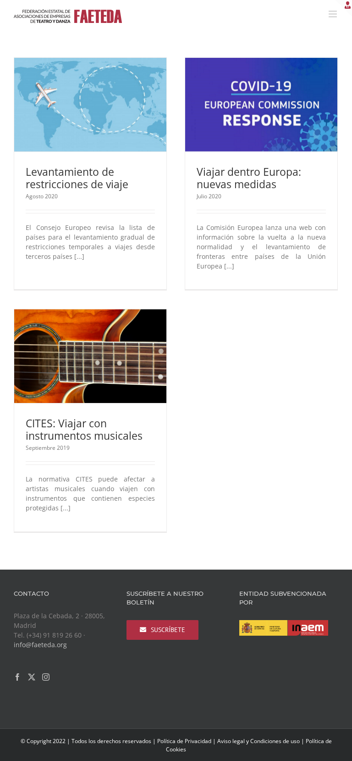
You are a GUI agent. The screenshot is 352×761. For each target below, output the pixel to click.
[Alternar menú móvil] (333, 14)
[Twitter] (31, 677)
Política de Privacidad (184, 741)
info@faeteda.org (40, 644)
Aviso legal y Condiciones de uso (258, 741)
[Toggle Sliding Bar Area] (344, 8)
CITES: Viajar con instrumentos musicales (84, 429)
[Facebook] (17, 677)
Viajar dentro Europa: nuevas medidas (249, 177)
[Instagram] (46, 677)
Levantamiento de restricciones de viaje (77, 177)
